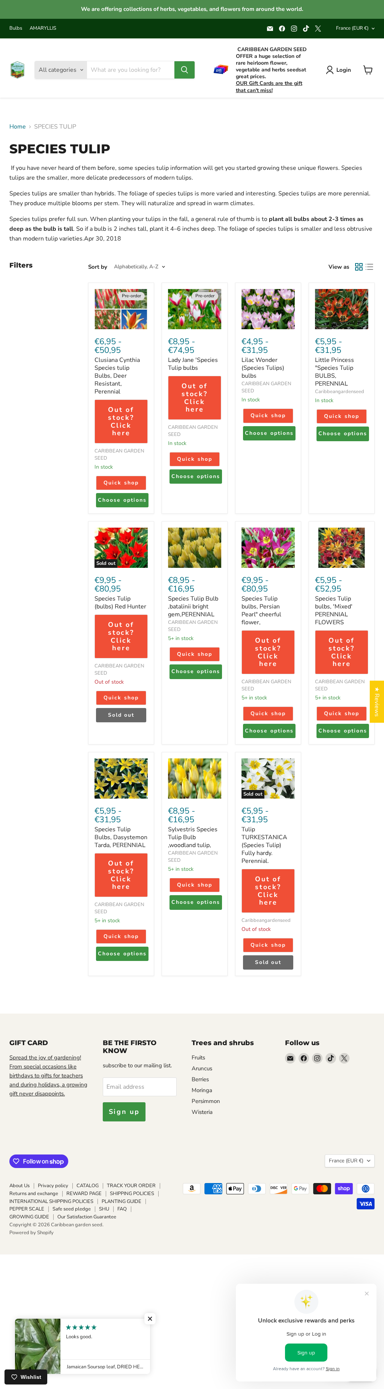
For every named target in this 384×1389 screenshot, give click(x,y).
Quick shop (121, 482)
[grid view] (359, 267)
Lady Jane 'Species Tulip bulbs (193, 364)
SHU (104, 1209)
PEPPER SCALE (26, 1209)
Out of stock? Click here (121, 421)
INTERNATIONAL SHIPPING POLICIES (51, 1201)
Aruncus (202, 1068)
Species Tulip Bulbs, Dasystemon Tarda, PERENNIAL (120, 837)
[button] (150, 1318)
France (352, 28)
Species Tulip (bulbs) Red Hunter (120, 603)
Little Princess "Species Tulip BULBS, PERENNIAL (334, 372)
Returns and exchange (33, 1193)
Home (17, 126)
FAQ (122, 1209)
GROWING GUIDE (29, 1216)
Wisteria (202, 1112)
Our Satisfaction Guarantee (86, 1216)
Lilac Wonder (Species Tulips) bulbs (263, 368)
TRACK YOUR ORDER (131, 1185)
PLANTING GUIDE (121, 1201)
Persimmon (206, 1101)
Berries (200, 1079)
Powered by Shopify (31, 1232)
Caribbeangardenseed (339, 391)
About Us (19, 1185)
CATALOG (87, 1185)
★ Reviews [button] (377, 702)
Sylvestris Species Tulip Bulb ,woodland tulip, (193, 837)
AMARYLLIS (43, 28)
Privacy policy (53, 1185)
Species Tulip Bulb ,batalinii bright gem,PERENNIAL (193, 607)
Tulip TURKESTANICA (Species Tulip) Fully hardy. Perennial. (264, 845)
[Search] (184, 70)
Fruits (198, 1057)
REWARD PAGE (84, 1193)
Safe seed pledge (71, 1209)
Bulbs (15, 28)
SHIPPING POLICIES (132, 1193)
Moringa (202, 1090)
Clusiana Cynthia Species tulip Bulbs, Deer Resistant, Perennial (117, 376)
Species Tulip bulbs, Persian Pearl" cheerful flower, (261, 610)
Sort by (97, 267)
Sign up (124, 1111)
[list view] (369, 267)
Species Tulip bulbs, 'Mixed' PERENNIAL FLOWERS (333, 610)
